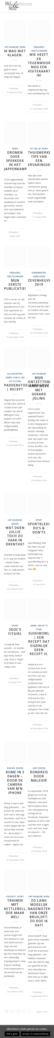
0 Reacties (37, 104)
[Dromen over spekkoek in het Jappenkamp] (15, 132)
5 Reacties (13, 88)
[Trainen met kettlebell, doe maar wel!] (15, 880)
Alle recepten (14, 373)
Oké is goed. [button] (12, 1033)
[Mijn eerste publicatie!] (15, 257)
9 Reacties (13, 585)
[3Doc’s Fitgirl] (15, 609)
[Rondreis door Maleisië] (39, 752)
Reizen (15, 523)
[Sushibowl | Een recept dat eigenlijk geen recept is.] (39, 609)
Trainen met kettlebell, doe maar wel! (15, 908)
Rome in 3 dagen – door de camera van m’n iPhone (15, 782)
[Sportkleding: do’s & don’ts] (39, 504)
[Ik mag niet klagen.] (15, 31)
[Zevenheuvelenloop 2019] (39, 257)
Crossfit (11, 896)
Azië (35, 768)
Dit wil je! (35, 148)
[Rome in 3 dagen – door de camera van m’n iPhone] (15, 752)
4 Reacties (13, 232)
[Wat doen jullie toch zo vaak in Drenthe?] (15, 504)
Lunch (16, 377)
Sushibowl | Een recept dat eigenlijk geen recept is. (39, 643)
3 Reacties (37, 476)
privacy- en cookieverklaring (35, 1033)
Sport (39, 520)
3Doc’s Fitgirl (15, 631)
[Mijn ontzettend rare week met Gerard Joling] (39, 358)
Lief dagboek (11, 47)
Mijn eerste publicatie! (15, 284)
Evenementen (39, 272)
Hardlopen (39, 276)
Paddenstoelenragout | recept (27, 387)
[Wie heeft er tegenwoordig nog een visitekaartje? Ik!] (39, 31)
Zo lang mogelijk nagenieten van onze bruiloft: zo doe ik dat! (39, 912)
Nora (23, 47)
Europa (11, 768)
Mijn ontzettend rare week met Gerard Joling (40, 388)
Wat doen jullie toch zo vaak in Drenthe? (15, 536)
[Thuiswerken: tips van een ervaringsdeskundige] (39, 132)
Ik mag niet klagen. (15, 53)
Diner (9, 377)
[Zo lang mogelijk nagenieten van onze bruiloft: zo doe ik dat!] (39, 880)
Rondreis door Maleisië (39, 776)
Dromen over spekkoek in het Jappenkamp (15, 160)
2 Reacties (37, 213)
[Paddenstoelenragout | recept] (15, 358)
